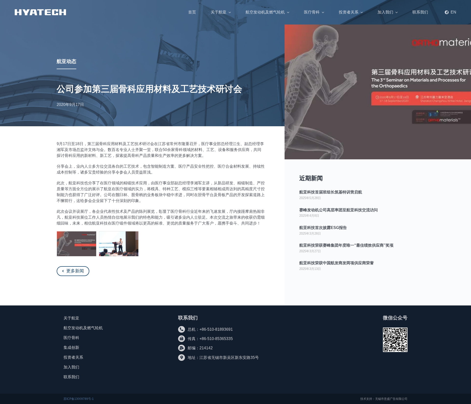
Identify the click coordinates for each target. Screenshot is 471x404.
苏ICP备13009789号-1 (79, 399)
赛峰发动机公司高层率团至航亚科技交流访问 (338, 210)
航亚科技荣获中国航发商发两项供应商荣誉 (336, 263)
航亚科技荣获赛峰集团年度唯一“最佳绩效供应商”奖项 (346, 245)
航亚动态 (66, 61)
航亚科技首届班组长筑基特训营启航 (330, 192)
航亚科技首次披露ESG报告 (323, 228)
